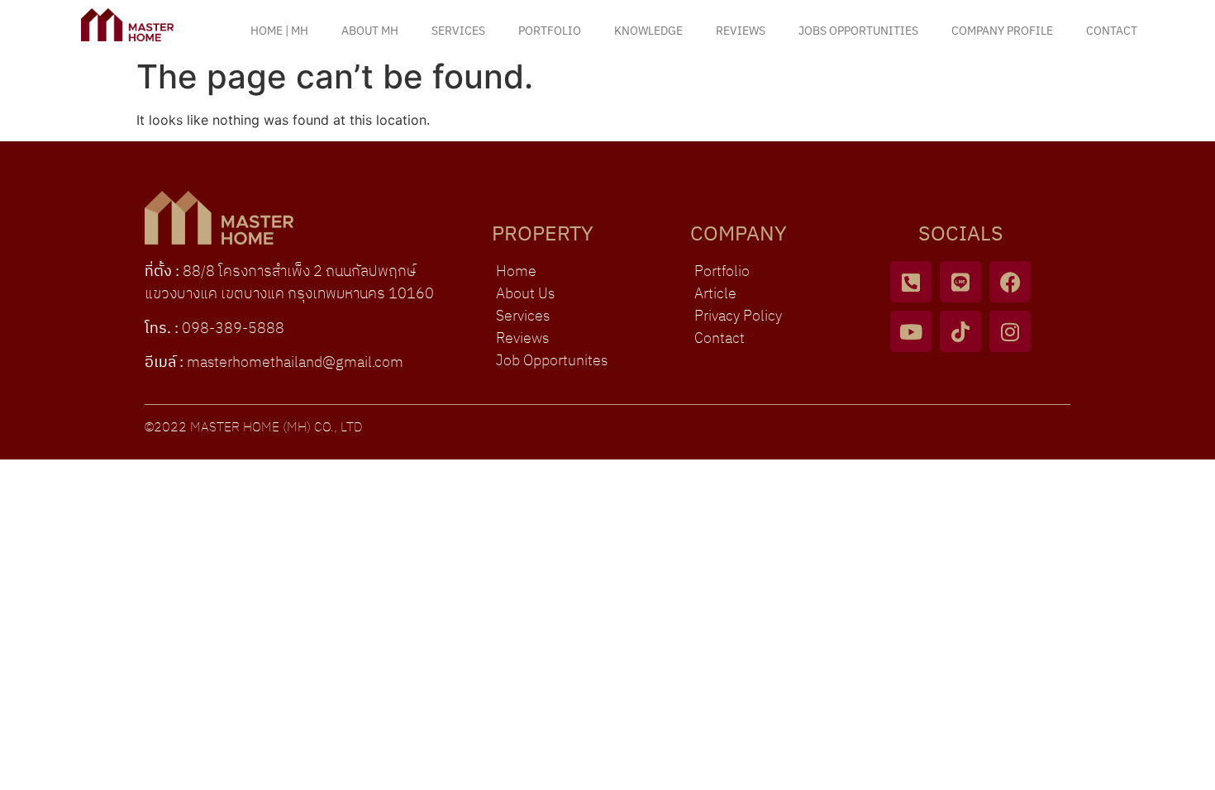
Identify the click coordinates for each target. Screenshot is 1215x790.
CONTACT (1111, 30)
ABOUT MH (369, 30)
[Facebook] (1010, 281)
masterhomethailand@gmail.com (295, 362)
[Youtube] (911, 331)
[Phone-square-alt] (911, 281)
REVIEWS (740, 30)
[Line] (960, 281)
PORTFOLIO (549, 30)
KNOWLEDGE (648, 30)
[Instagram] (1010, 331)
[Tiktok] (960, 331)
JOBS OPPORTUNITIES (858, 30)
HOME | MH (279, 30)
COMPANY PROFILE (1002, 30)
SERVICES (458, 30)
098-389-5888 (233, 328)
